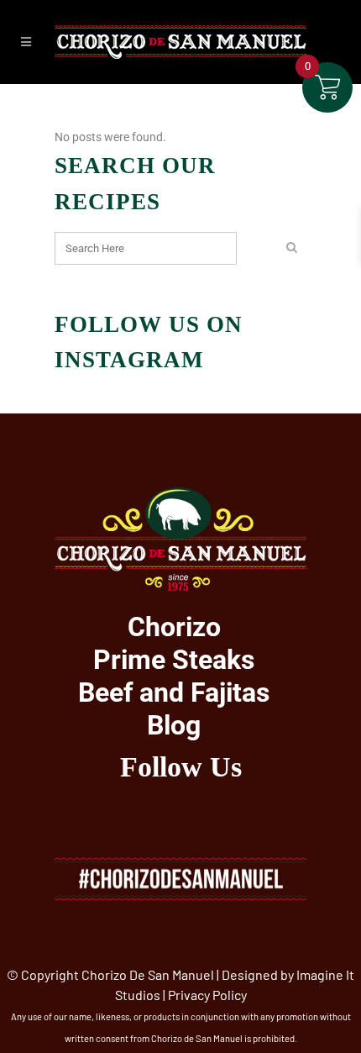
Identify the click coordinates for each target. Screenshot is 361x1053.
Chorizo (174, 627)
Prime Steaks (173, 659)
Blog (174, 725)
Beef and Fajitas (173, 692)
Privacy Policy (207, 995)
